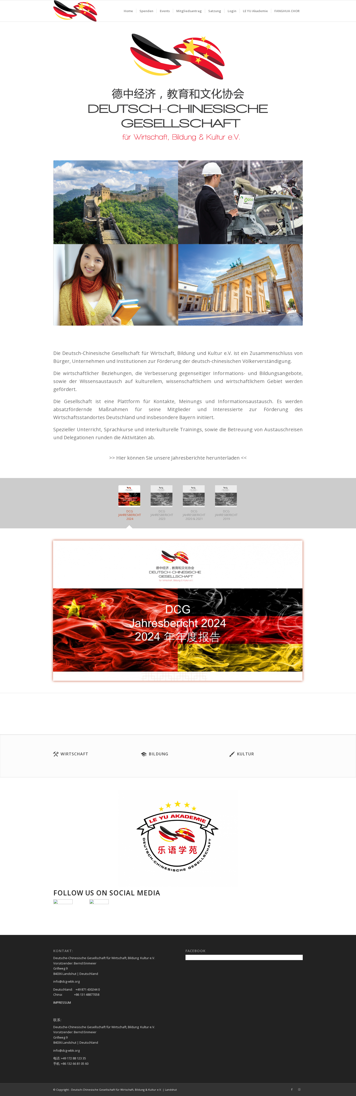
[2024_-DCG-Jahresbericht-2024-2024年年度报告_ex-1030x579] (177, 610)
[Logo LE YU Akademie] (178, 838)
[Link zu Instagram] (299, 1089)
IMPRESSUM (62, 1002)
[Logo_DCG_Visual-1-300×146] (75, 11)
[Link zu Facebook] (291, 1089)
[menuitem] (128, 11)
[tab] (130, 505)
